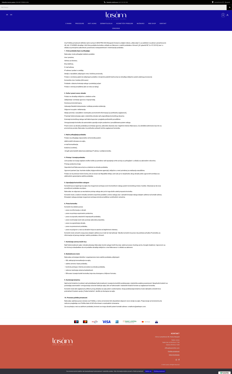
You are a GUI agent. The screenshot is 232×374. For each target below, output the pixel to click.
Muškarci (140, 23)
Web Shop (152, 23)
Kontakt (163, 23)
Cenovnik (116, 28)
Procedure (79, 23)
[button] (68, 23)
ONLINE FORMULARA (22, 2)
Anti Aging (92, 23)
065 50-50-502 (123, 2)
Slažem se (148, 371)
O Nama (69, 23)
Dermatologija (106, 23)
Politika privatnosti (173, 351)
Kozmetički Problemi (124, 23)
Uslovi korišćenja (174, 355)
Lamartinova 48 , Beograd (222, 2)
